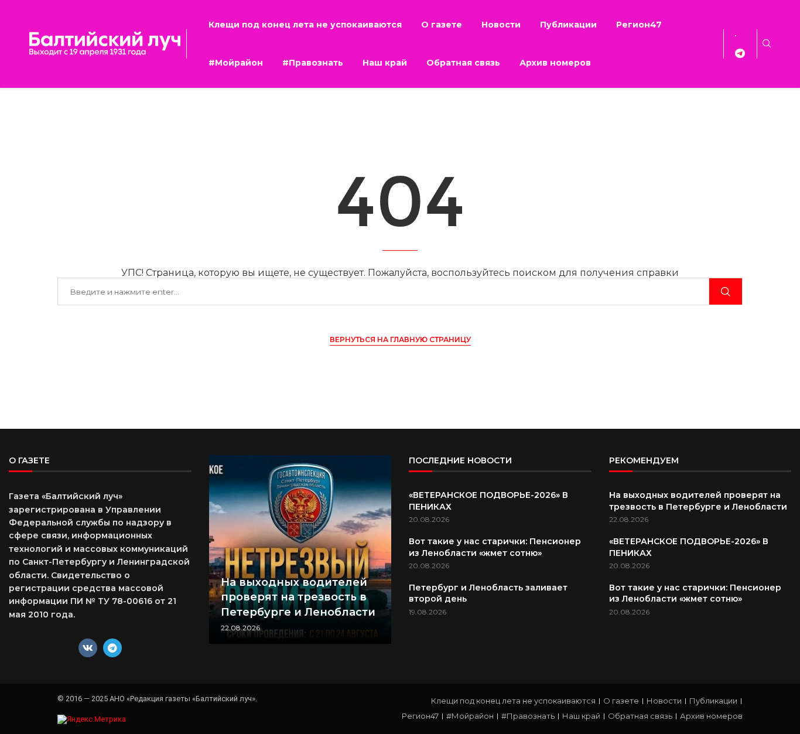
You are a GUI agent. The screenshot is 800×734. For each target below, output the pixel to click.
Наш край (385, 62)
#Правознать (312, 62)
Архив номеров (555, 62)
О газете (441, 24)
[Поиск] (725, 291)
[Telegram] (112, 648)
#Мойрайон (235, 62)
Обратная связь (463, 62)
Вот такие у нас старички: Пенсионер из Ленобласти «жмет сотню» (495, 547)
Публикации (568, 24)
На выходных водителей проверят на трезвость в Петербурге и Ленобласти (298, 597)
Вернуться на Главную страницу (400, 339)
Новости (501, 24)
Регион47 (639, 24)
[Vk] (87, 648)
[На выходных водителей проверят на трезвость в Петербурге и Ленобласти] (300, 549)
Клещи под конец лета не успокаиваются (305, 24)
